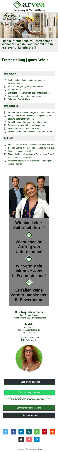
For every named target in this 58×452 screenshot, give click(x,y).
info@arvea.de (30, 340)
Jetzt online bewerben (30, 382)
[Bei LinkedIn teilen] (21, 432)
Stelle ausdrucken (30, 415)
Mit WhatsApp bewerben (31, 392)
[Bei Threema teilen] (21, 439)
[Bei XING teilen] (29, 432)
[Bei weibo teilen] (29, 439)
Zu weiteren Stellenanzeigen (29, 408)
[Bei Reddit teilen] (52, 432)
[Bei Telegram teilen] (37, 439)
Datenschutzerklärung (34, 449)
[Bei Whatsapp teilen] (37, 432)
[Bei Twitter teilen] (5, 432)
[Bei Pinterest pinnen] (44, 432)
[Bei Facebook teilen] (13, 432)
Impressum (20, 449)
